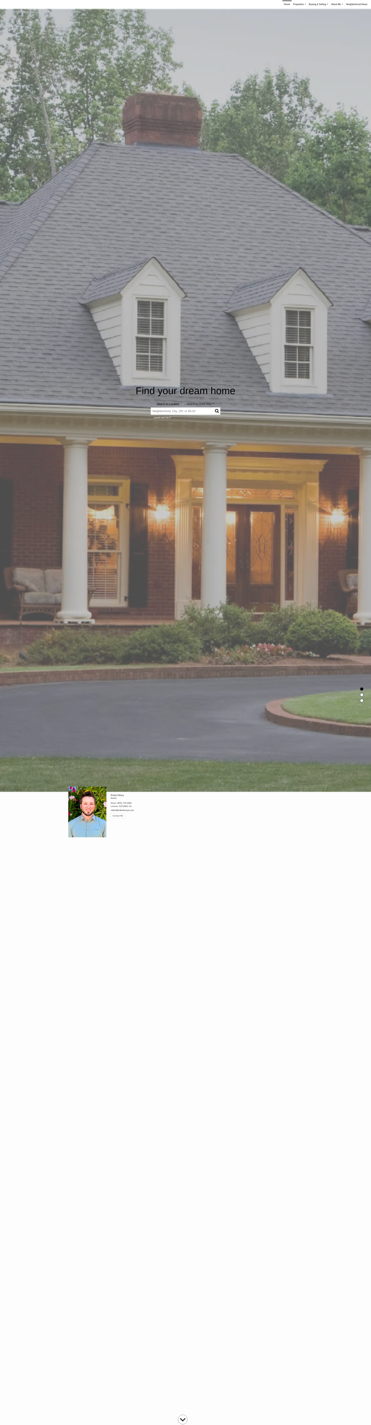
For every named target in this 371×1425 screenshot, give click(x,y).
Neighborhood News (356, 4)
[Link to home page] (12, 4)
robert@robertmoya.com (122, 810)
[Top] (362, 689)
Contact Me (118, 816)
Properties (300, 6)
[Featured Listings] (362, 695)
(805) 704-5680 (124, 803)
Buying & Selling (319, 6)
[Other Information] (362, 700)
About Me (337, 6)
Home (287, 4)
